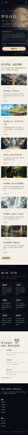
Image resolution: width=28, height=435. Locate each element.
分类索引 (3, 407)
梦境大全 (3, 402)
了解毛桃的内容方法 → (6, 377)
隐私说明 (3, 423)
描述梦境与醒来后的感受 (6, 31)
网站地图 (3, 426)
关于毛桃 (3, 421)
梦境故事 (3, 404)
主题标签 (3, 409)
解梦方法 (3, 412)
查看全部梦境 (6, 258)
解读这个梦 (14, 48)
